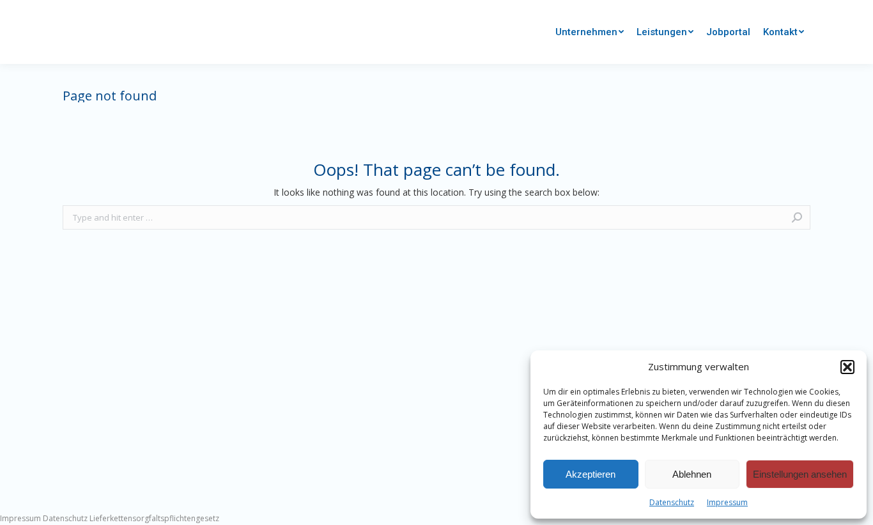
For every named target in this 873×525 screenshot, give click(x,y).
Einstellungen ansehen (800, 474)
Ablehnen (691, 474)
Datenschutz (671, 502)
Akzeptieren (590, 474)
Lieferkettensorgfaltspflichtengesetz (154, 518)
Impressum (727, 502)
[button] (847, 367)
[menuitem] (589, 32)
